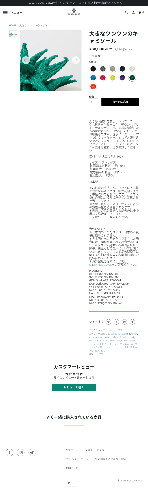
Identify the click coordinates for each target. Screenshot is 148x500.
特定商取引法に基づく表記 (110, 458)
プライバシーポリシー (78, 458)
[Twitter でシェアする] (108, 322)
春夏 (126, 347)
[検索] (126, 12)
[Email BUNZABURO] (33, 453)
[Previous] (26, 60)
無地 (97, 351)
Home (12, 25)
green (134, 334)
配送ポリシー (73, 449)
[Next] (76, 60)
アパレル (107, 330)
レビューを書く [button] (74, 387)
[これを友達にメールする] (132, 322)
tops (102, 340)
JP (69, 483)
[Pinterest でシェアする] (124, 322)
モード (119, 347)
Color (92, 61)
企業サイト (103, 449)
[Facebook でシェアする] (116, 322)
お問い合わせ (73, 467)
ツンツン (104, 344)
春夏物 (133, 347)
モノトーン (109, 347)
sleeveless (124, 337)
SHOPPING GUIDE (100, 264)
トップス (117, 330)
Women (132, 340)
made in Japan (96, 337)
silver (115, 337)
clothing (126, 334)
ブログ (89, 449)
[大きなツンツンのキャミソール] (50, 60)
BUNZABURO (114, 334)
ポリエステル (127, 344)
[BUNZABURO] (74, 12)
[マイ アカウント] (133, 12)
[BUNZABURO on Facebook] (10, 453)
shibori (108, 337)
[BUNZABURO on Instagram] (21, 453)
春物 (91, 351)
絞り (103, 351)
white (124, 340)
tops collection (113, 340)
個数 (91, 96)
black (103, 334)
